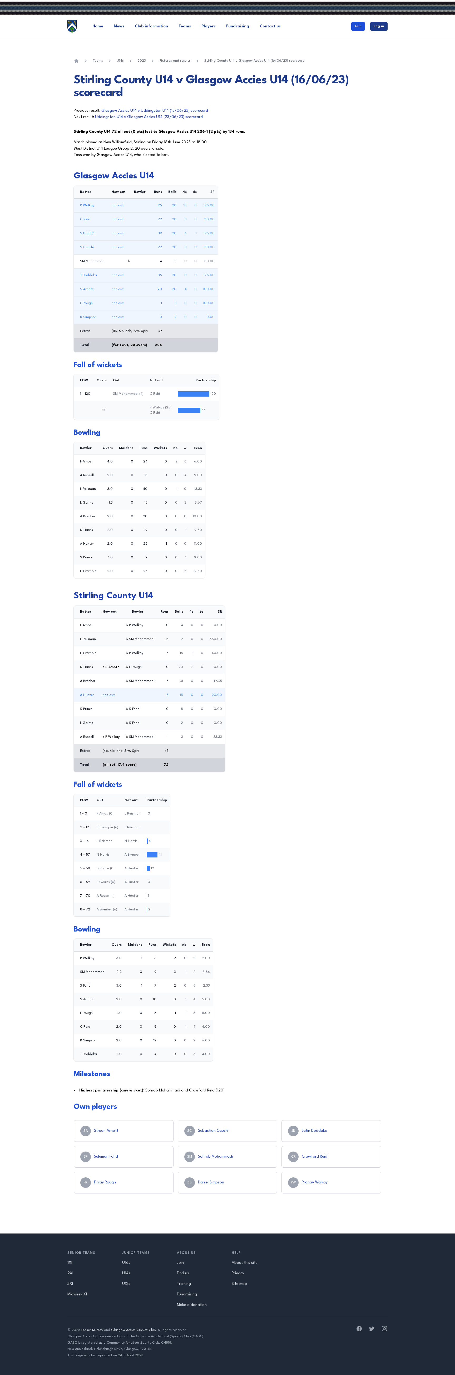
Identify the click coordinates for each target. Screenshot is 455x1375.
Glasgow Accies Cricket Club (133, 1330)
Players (208, 26)
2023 (141, 60)
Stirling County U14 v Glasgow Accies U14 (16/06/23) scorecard (254, 60)
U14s (120, 60)
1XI (69, 1263)
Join (358, 26)
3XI (70, 1284)
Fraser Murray (92, 1330)
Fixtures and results (175, 60)
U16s (126, 1263)
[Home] (76, 61)
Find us (183, 1273)
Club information (151, 26)
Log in (379, 26)
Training (184, 1284)
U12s (126, 1284)
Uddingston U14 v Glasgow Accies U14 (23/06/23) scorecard (149, 117)
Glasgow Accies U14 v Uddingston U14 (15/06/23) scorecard (154, 111)
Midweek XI (77, 1294)
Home (97, 26)
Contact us (270, 26)
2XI (70, 1273)
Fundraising (237, 26)
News (119, 26)
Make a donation (192, 1305)
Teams (185, 26)
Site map (239, 1284)
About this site (245, 1263)
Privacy (238, 1273)
